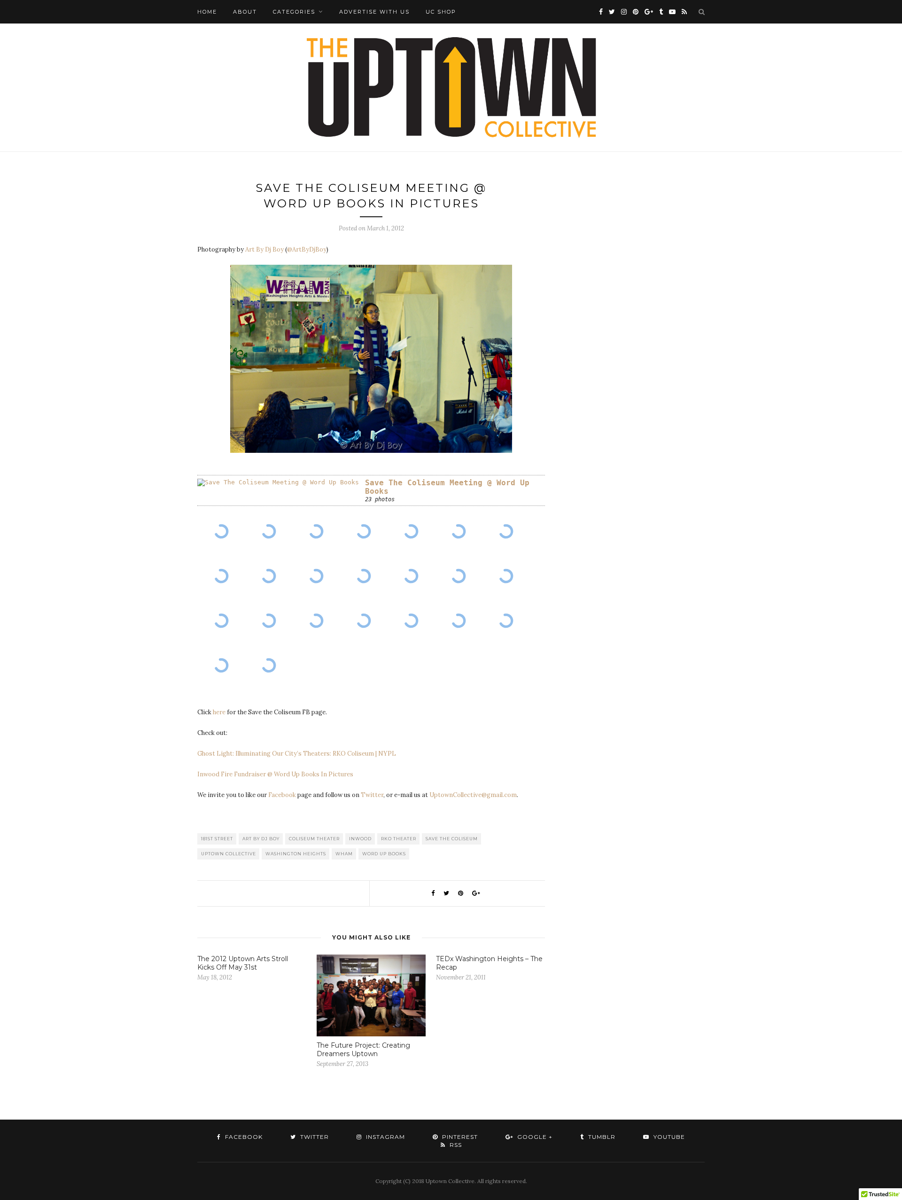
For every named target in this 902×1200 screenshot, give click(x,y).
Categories (294, 11)
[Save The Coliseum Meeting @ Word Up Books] (278, 482)
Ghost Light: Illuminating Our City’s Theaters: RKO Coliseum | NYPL (296, 754)
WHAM (344, 853)
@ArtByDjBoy (307, 249)
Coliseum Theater (314, 838)
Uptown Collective (228, 853)
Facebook (282, 795)
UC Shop (441, 11)
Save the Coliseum (452, 838)
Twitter (372, 795)
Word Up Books (384, 853)
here (219, 712)
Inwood (360, 838)
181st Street (217, 838)
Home (207, 11)
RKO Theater (398, 838)
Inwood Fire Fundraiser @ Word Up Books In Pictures (275, 774)
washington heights (295, 853)
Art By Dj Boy (264, 249)
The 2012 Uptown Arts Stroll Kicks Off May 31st (242, 963)
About (245, 11)
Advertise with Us (374, 11)
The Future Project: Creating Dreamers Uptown (363, 1049)
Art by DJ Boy (261, 838)
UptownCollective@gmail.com (473, 795)
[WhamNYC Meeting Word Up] (221, 532)
